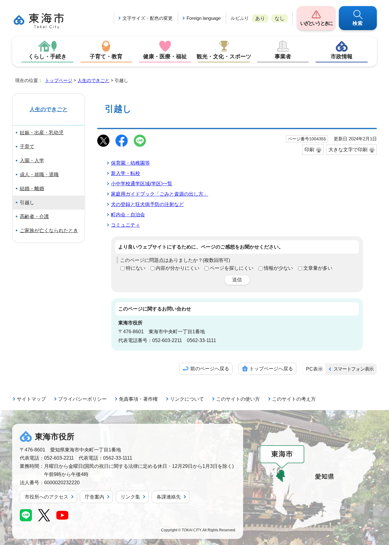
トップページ (58, 80)
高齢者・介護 (34, 216)
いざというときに (316, 23)
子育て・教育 (106, 56)
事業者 (283, 56)
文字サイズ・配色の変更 (147, 18)
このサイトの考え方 (294, 399)
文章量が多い (317, 268)
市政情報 (342, 56)
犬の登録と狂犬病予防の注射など (147, 204)
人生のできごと (93, 80)
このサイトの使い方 (238, 399)
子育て (27, 146)
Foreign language (204, 18)
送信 (237, 279)
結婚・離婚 (32, 188)
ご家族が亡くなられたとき (49, 230)
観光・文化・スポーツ (224, 56)
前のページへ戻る (209, 368)
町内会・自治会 (128, 214)
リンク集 (130, 496)
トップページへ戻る (271, 368)
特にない (135, 268)
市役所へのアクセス (46, 496)
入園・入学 (32, 160)
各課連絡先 (169, 496)
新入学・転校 (125, 173)
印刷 (309, 149)
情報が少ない (278, 268)
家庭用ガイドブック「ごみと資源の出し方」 (159, 194)
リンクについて (187, 399)
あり (260, 18)
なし (279, 18)
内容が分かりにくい (177, 268)
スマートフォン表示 (353, 369)
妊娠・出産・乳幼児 (42, 132)
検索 (358, 23)
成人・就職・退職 (39, 174)
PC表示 (314, 369)
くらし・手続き (47, 56)
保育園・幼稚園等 (130, 163)
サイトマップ (31, 399)
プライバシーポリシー (82, 399)
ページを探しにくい (231, 268)
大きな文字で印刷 (348, 149)
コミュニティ (125, 225)
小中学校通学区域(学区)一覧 (141, 183)
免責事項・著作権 (138, 399)
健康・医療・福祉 (165, 56)
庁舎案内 (94, 496)
